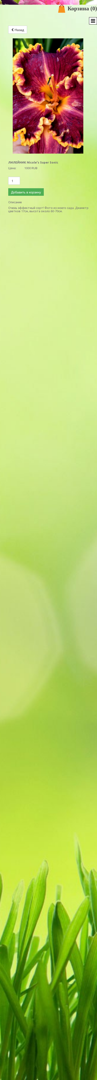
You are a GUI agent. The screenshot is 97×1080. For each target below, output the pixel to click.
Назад (19, 29)
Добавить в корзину (26, 192)
